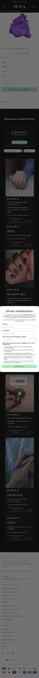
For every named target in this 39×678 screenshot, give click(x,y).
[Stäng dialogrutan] (37, 307)
